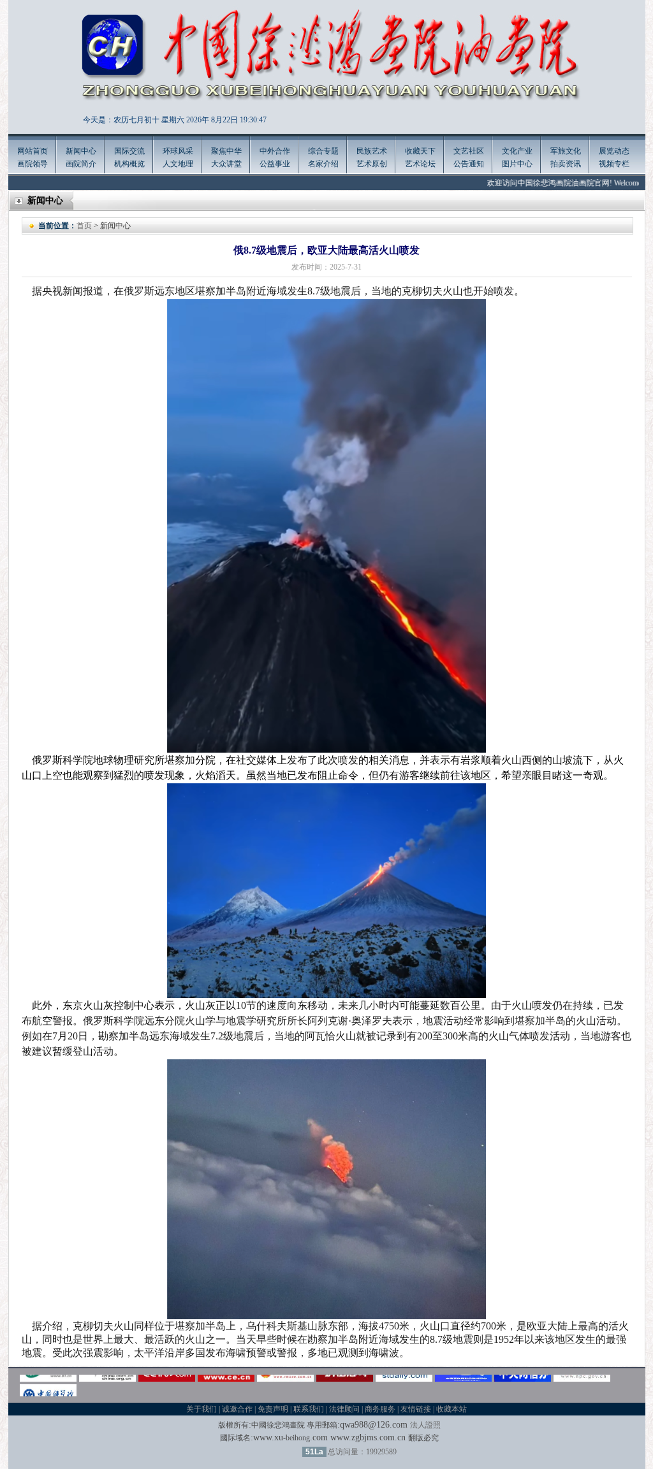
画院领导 (32, 163)
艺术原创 (371, 163)
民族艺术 (371, 151)
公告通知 (468, 163)
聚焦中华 (226, 151)
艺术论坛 (420, 163)
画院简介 (81, 163)
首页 (84, 225)
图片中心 (517, 163)
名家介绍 (323, 163)
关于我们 (201, 1409)
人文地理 (178, 163)
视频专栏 (614, 163)
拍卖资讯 (565, 163)
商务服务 (380, 1409)
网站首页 (32, 151)
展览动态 (614, 151)
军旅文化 (565, 151)
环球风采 (178, 151)
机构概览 (129, 163)
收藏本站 (451, 1409)
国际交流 (129, 151)
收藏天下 (420, 151)
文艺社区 (468, 151)
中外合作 (275, 151)
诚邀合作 (237, 1409)
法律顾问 (344, 1409)
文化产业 (517, 151)
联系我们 (308, 1409)
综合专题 (323, 151)
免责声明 (273, 1409)
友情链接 (415, 1409)
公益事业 (275, 163)
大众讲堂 (226, 163)
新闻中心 (81, 151)
